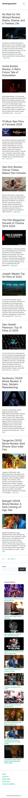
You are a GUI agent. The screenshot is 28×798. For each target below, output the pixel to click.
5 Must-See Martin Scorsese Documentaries (12, 705)
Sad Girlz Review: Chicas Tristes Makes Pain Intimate (14, 169)
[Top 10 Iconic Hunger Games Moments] (14, 608)
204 (9, 559)
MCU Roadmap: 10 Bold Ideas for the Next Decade (13, 599)
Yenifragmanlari (9, 4)
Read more (7, 58)
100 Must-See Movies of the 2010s (12, 688)
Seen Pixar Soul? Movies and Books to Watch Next (12, 723)
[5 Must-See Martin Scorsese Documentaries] (14, 696)
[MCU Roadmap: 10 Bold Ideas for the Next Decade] (14, 590)
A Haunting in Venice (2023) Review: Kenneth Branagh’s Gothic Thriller (12, 761)
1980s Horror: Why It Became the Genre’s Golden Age (14, 652)
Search (4, 566)
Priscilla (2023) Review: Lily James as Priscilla (12, 670)
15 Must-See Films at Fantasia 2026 (13, 123)
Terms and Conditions (8, 784)
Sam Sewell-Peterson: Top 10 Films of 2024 (12, 327)
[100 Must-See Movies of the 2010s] (14, 679)
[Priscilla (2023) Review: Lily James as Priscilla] (14, 661)
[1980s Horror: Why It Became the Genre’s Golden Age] (14, 643)
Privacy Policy (6, 781)
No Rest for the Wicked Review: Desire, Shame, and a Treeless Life (13, 19)
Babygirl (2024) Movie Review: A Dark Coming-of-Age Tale (12, 505)
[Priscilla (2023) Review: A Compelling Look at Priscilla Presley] (14, 732)
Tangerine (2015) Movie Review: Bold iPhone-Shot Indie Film (13, 445)
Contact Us (5, 776)
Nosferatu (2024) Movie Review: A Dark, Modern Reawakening (12, 383)
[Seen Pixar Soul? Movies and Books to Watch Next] (14, 714)
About (4, 774)
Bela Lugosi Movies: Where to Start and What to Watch (12, 634)
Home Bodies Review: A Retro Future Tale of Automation (11, 71)
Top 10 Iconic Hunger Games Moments (12, 617)
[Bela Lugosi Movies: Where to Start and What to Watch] (14, 626)
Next (13, 559)
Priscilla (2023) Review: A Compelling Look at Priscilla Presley (12, 741)
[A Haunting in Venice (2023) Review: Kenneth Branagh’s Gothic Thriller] (14, 751)
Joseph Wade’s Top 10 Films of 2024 (13, 275)
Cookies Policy (6, 779)
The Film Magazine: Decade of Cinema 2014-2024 (13, 223)
